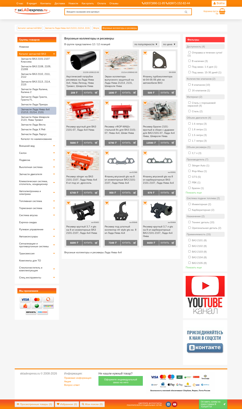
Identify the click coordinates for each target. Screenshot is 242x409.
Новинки (24, 46)
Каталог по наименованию (36, 139)
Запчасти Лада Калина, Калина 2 (34, 90)
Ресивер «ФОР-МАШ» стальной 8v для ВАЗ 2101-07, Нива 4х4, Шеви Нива (120, 129)
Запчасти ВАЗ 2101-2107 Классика (35, 60)
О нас (19, 3)
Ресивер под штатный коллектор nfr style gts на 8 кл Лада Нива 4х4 (120, 229)
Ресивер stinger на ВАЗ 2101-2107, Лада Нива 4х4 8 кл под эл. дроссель (81, 179)
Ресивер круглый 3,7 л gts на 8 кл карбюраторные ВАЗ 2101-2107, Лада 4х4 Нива (158, 231)
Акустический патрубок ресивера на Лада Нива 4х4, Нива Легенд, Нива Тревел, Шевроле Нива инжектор (80, 81)
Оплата (101, 3)
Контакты (45, 3)
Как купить (88, 3)
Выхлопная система (31, 167)
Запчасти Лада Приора (34, 104)
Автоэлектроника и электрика (30, 192)
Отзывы (113, 3)
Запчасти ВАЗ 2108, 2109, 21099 (36, 68)
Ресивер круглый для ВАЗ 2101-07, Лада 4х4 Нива (81, 128)
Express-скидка (28, 222)
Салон (23, 152)
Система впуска (28, 215)
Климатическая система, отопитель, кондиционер (33, 182)
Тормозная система (30, 208)
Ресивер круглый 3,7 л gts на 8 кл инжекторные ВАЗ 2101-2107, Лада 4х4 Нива (81, 229)
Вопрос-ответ (72, 385)
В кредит (32, 3)
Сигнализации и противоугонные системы (34, 245)
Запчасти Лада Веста (33, 124)
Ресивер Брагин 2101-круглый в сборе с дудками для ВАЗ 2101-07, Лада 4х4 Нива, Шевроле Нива (159, 131)
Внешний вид (27, 145)
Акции (67, 381)
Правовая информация (77, 377)
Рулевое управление (31, 229)
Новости (73, 3)
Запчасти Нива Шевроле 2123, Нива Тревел (35, 118)
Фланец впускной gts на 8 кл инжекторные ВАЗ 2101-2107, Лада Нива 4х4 (120, 179)
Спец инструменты (30, 277)
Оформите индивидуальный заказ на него (120, 381)
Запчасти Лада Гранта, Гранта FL (34, 98)
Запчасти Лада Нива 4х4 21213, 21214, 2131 (35, 111)
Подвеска (24, 160)
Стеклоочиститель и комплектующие (30, 269)
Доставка (60, 3)
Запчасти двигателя (30, 174)
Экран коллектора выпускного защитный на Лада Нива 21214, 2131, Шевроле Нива (119, 81)
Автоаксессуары (28, 236)
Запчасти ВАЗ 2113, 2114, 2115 (36, 83)
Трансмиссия (27, 253)
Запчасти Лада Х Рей (33, 129)
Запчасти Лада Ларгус (34, 134)
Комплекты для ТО (30, 260)
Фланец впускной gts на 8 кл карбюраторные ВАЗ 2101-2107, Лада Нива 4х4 (158, 179)
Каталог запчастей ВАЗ (32, 53)
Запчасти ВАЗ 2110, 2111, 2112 (35, 75)
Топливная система (30, 201)
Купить (88, 92)
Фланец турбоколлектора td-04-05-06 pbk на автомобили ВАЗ (157, 79)
